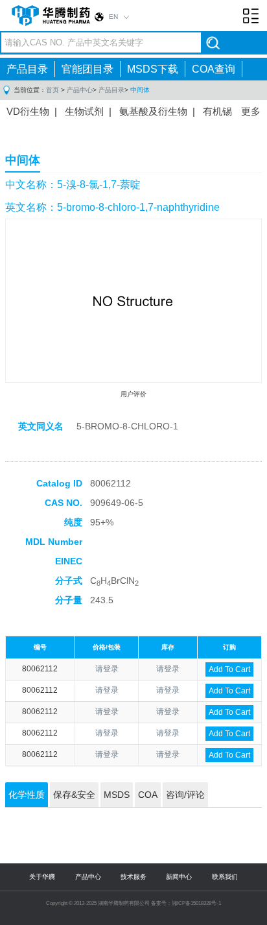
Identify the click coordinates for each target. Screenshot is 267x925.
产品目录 (27, 69)
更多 (251, 111)
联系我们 (225, 876)
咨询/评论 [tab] (185, 794)
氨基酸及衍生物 (153, 111)
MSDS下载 (152, 69)
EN (113, 16)
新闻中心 (179, 876)
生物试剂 (84, 111)
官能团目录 (87, 69)
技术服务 (133, 876)
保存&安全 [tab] (74, 794)
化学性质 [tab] (26, 794)
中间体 (140, 89)
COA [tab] (147, 794)
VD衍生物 (27, 111)
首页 (52, 89)
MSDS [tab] (117, 794)
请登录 (107, 668)
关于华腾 (42, 876)
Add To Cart (229, 669)
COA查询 (213, 69)
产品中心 (80, 89)
